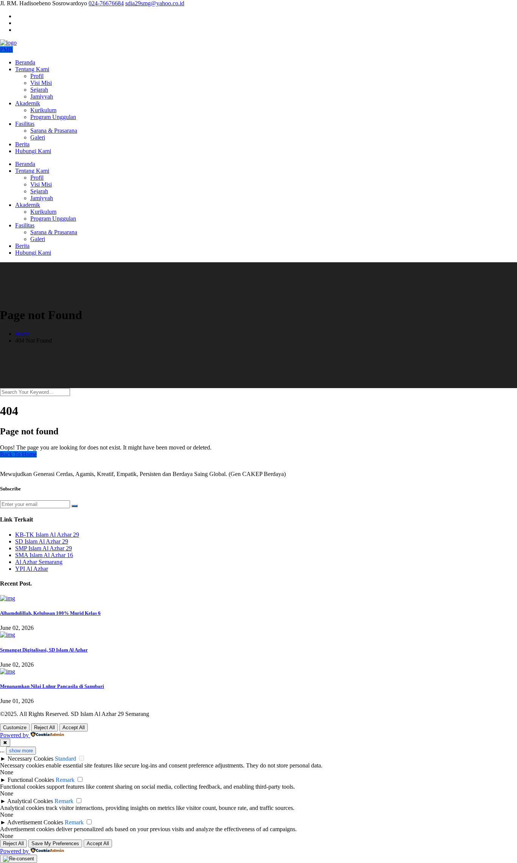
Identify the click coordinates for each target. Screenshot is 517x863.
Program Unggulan (53, 117)
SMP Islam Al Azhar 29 (43, 548)
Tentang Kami (32, 69)
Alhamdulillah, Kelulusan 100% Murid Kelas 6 (50, 613)
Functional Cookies (31, 780)
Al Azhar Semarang (38, 562)
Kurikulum (43, 110)
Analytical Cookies (30, 801)
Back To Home (18, 454)
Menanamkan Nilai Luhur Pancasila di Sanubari (52, 686)
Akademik (27, 103)
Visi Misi (41, 83)
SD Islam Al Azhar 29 (41, 541)
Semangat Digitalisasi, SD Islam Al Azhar (44, 650)
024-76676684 (106, 3)
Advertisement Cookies (35, 822)
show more (21, 750)
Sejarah (39, 89)
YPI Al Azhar (31, 568)
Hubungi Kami (33, 151)
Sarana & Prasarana (53, 130)
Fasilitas (24, 124)
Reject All (44, 727)
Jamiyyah (41, 96)
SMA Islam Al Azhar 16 (44, 555)
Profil (37, 76)
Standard (65, 758)
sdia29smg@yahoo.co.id (154, 3)
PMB (6, 49)
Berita (22, 144)
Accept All (73, 727)
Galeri (37, 137)
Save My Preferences (55, 843)
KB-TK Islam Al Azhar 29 (47, 534)
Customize (14, 727)
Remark (65, 780)
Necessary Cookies (30, 758)
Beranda (25, 62)
